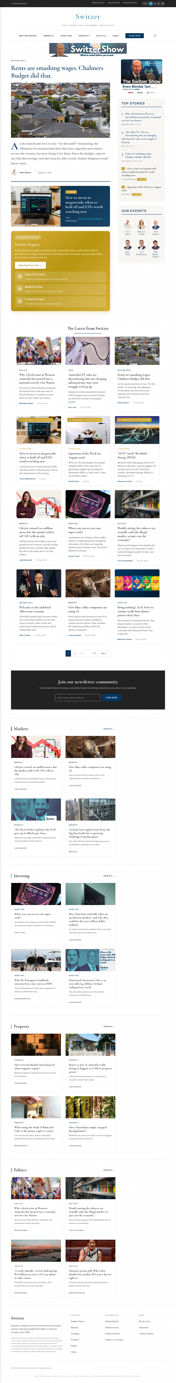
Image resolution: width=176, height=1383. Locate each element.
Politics (101, 36)
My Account (144, 1321)
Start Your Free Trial (28, 265)
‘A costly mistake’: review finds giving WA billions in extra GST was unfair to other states (35, 1274)
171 (94, 653)
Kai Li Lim (72, 407)
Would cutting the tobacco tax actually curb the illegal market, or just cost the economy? (88, 1212)
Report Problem (20, 3)
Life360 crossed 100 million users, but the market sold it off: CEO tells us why (36, 532)
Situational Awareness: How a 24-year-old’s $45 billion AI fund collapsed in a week (88, 984)
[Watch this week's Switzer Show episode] (141, 76)
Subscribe (135, 36)
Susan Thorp (73, 556)
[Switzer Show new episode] (88, 50)
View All (109, 729)
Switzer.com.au (98, 3)
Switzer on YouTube (114, 1339)
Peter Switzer (25, 172)
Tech (70, 370)
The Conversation (125, 561)
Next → (104, 653)
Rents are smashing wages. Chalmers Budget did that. (57, 72)
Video (116, 36)
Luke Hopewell (25, 560)
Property (84, 36)
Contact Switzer (146, 1333)
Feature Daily (124, 370)
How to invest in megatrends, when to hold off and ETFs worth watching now (139, 172)
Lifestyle (122, 603)
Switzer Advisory (130, 3)
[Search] (155, 35)
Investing (66, 36)
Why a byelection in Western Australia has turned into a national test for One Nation (141, 117)
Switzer (88, 16)
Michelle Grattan (26, 403)
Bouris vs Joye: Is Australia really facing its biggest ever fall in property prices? (90, 1068)
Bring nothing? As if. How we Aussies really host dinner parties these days (136, 611)
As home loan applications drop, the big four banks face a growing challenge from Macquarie (89, 833)
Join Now (111, 697)
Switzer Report (114, 3)
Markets (49, 36)
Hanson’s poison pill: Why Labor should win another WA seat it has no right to (90, 1274)
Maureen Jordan (125, 639)
